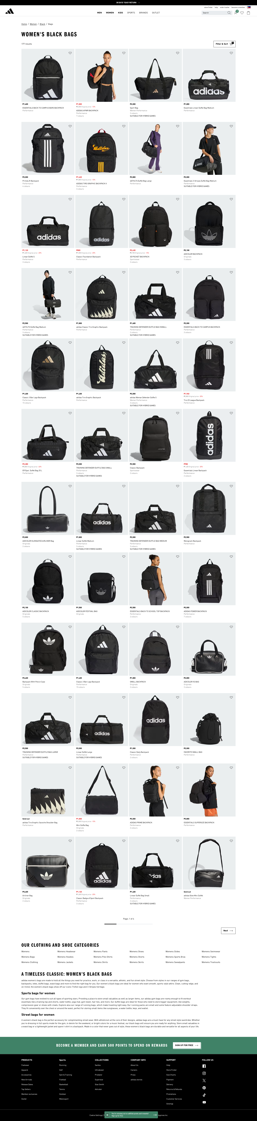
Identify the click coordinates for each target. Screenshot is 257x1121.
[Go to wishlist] (242, 13)
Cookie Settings (96, 1115)
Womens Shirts (101, 962)
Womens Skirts (137, 962)
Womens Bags (28, 957)
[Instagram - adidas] (219, 1073)
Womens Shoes (137, 952)
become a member (238, 7)
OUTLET (156, 13)
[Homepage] (9, 11)
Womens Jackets (65, 962)
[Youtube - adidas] (219, 1102)
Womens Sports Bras (175, 957)
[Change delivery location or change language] (249, 7)
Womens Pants (100, 952)
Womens (25, 952)
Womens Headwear (66, 952)
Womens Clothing (29, 962)
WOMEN (110, 13)
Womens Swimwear (211, 952)
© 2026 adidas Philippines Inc (155, 1115)
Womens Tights (209, 957)
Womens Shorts (137, 957)
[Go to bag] (248, 13)
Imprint (139, 1115)
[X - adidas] (219, 1081)
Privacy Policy (109, 1115)
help (216, 7)
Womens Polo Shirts (103, 957)
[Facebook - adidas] (219, 1066)
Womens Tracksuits (211, 962)
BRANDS (143, 13)
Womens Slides (173, 952)
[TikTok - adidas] (219, 1095)
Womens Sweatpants (175, 962)
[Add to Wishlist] (70, 53)
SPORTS (131, 13)
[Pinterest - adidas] (219, 1088)
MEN (99, 13)
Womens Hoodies (65, 957)
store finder (208, 7)
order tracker (224, 7)
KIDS (120, 13)
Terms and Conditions (125, 1115)
